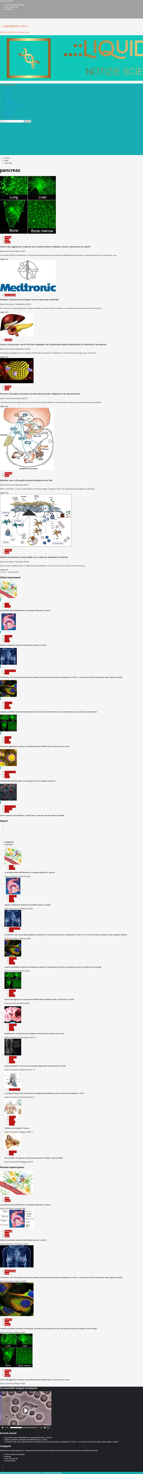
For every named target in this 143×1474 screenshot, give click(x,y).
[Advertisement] (71, 139)
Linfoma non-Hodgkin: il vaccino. (17, 1128)
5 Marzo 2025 (19, 251)
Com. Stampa (10, 103)
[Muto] (45, 1427)
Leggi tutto (4, 259)
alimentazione (10, 110)
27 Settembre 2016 (22, 304)
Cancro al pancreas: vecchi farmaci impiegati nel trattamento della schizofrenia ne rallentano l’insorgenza (53, 344)
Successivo (14, 572)
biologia (7, 100)
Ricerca (7, 96)
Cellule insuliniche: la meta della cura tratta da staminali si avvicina (34, 557)
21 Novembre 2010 (26, 1037)
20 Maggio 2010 (25, 1162)
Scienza (7, 107)
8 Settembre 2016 (21, 349)
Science (72, 1450)
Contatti (7, 115)
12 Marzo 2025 (24, 938)
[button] (25, 1410)
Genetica (8, 98)
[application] (25, 1410)
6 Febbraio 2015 (21, 485)
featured (39, 1450)
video (96, 1450)
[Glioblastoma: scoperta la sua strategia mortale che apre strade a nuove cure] (12, 1022)
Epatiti (33, 1450)
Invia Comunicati (11, 7)
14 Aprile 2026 (24, 876)
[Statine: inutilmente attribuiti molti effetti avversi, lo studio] (8, 630)
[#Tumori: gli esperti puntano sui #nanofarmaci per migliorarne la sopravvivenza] (17, 383)
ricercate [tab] (8, 844)
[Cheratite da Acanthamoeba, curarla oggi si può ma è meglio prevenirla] (8, 765)
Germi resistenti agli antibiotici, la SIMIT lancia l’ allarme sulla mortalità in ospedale (32, 815)
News (6, 239)
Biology (18, 1450)
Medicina (8, 91)
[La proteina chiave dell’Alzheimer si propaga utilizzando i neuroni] (8, 597)
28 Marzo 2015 (20, 398)
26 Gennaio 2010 (25, 1097)
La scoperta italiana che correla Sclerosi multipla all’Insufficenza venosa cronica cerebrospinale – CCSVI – (44, 1093)
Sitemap (7, 1456)
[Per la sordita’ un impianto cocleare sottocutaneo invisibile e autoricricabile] (12, 1149)
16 (9, 572)
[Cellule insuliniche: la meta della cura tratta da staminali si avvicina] (36, 546)
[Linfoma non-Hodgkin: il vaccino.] (12, 1115)
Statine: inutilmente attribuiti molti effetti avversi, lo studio (23, 645)
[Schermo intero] (48, 1427)
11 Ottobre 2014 (21, 561)
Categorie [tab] (9, 842)
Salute (7, 93)
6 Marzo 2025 (24, 971)
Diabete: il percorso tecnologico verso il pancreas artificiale (29, 299)
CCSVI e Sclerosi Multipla (14, 5)
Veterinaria (90, 1450)
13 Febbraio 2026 (25, 908)
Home (7, 89)
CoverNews (46, 1473)
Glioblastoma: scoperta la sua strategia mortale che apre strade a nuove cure (34, 1033)
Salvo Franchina (7, 251)
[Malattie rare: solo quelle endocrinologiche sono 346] (27, 469)
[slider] (24, 1427)
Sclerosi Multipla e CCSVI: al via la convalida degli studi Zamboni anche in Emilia (35, 1066)
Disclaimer (8, 9)
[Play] (3, 1427)
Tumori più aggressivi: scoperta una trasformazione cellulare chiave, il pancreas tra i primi (45, 246)
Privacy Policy (10, 1461)
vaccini (7, 112)
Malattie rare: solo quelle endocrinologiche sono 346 (26, 480)
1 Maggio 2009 (24, 1132)
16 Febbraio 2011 (25, 1070)
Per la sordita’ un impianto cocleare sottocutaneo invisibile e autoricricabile (33, 1158)
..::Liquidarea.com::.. (15, 26)
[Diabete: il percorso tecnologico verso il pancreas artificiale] (28, 291)
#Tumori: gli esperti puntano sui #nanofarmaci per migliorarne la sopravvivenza (40, 393)
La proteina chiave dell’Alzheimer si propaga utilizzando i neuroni (25, 610)
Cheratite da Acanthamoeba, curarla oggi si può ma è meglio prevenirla (27, 781)
